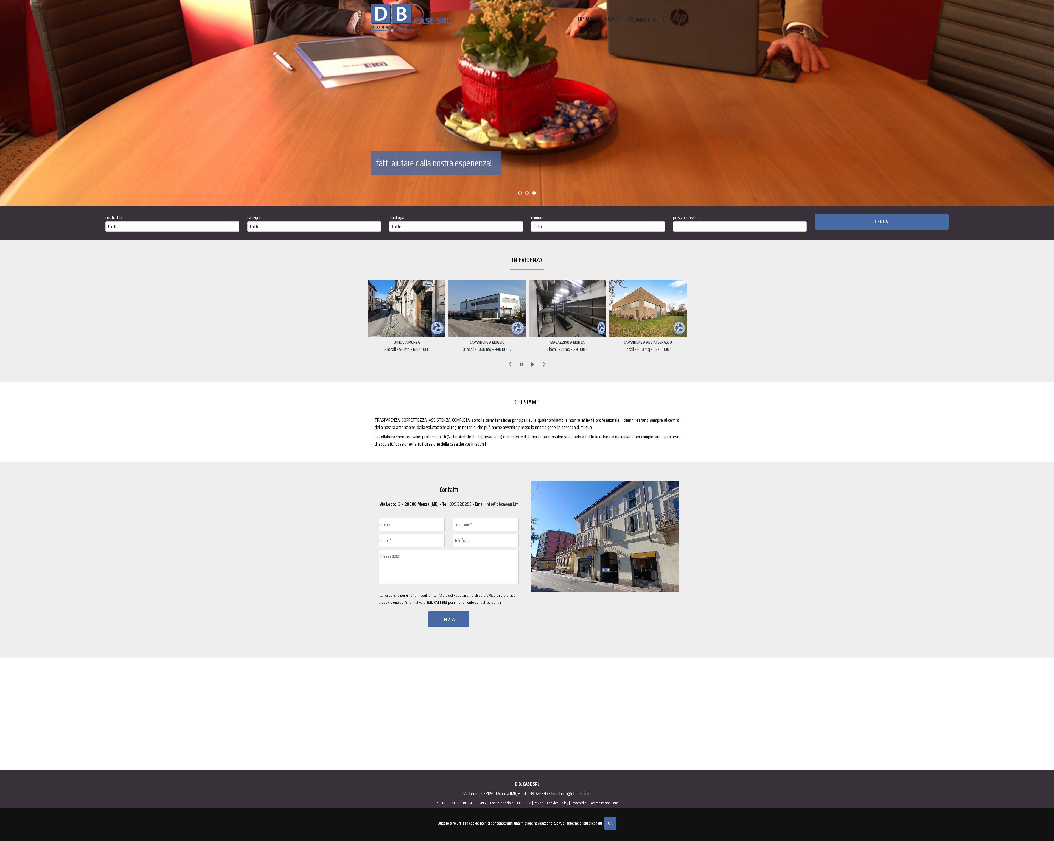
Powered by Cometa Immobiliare (594, 803)
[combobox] (167, 226)
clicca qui (596, 823)
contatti (673, 18)
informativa (414, 602)
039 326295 (460, 504)
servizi (613, 18)
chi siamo (586, 18)
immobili (645, 19)
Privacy (539, 803)
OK (610, 823)
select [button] (234, 227)
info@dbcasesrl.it (502, 504)
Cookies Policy (557, 803)
